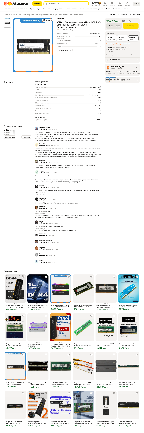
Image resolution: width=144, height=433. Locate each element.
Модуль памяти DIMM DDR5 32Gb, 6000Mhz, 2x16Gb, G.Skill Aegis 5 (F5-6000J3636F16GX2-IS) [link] (37, 384)
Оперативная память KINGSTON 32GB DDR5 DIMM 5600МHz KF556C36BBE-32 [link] (128, 422)
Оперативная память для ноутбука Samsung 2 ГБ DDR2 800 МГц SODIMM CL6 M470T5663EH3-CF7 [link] (83, 422)
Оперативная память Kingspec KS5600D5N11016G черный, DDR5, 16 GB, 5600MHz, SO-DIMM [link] (105, 306)
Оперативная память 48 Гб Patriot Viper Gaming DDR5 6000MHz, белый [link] (82, 384)
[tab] (9, 9)
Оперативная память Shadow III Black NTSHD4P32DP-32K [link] (105, 383)
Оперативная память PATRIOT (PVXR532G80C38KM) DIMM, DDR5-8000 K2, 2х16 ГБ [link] (37, 345)
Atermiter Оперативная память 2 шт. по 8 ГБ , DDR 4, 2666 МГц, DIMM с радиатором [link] (60, 422)
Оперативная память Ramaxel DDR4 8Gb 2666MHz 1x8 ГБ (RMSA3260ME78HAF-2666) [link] (128, 345)
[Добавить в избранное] (23, 277)
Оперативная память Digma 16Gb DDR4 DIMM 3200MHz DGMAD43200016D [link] (105, 422)
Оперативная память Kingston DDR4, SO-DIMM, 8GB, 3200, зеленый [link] (83, 306)
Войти (136, 4)
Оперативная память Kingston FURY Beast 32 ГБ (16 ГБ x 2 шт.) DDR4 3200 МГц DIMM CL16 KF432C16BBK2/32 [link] (15, 306)
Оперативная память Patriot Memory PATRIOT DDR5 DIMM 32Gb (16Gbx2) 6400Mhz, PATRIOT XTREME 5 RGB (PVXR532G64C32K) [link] (60, 306)
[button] (65, 50)
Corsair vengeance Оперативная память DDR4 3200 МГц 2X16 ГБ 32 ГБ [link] (37, 422)
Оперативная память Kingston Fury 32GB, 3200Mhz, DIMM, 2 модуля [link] (60, 345)
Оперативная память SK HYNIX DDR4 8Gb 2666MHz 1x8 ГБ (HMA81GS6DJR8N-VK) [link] (15, 345)
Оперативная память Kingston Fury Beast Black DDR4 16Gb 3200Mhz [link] (38, 306)
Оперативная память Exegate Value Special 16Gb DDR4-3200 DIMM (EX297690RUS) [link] (15, 383)
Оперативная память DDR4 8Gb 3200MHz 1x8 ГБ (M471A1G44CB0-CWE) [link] (105, 345)
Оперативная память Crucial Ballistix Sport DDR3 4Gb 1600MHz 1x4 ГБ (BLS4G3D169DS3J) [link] (128, 306)
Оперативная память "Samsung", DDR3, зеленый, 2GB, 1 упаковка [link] (82, 345)
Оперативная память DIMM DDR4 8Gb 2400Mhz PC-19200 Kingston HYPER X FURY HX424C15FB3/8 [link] (14, 422)
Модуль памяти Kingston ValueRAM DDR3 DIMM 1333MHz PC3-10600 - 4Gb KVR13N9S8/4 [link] (127, 383)
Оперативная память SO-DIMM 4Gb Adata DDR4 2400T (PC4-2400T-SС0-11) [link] (60, 383)
